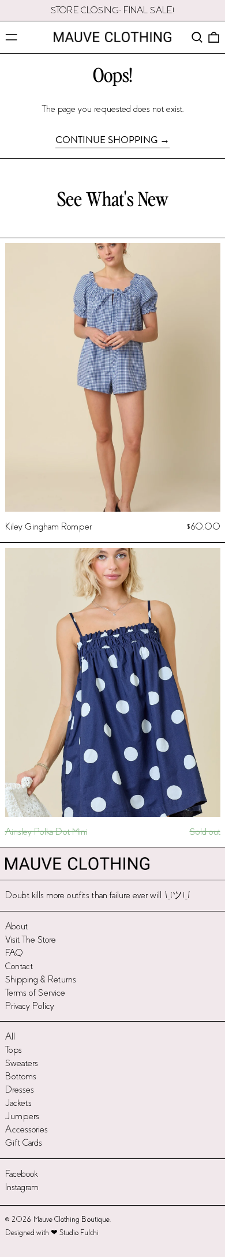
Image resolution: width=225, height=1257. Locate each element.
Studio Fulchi (79, 1233)
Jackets (18, 1103)
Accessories (26, 1129)
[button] (197, 37)
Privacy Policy (29, 1006)
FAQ (14, 953)
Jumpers (22, 1116)
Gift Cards (23, 1142)
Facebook (21, 1174)
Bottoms (20, 1076)
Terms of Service (35, 992)
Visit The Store (30, 939)
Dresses (19, 1089)
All (10, 1036)
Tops (13, 1050)
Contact (19, 966)
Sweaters (21, 1063)
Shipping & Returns (40, 979)
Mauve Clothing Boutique (71, 1219)
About (16, 926)
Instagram (22, 1187)
